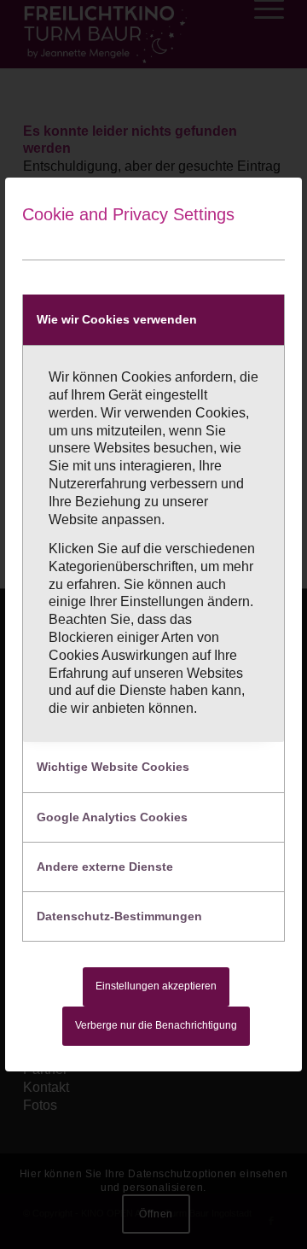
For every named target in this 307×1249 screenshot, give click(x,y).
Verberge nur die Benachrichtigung (156, 1025)
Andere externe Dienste (105, 866)
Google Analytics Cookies (112, 817)
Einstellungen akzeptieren (156, 986)
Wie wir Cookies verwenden (117, 319)
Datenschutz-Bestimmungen (119, 916)
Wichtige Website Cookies (113, 766)
